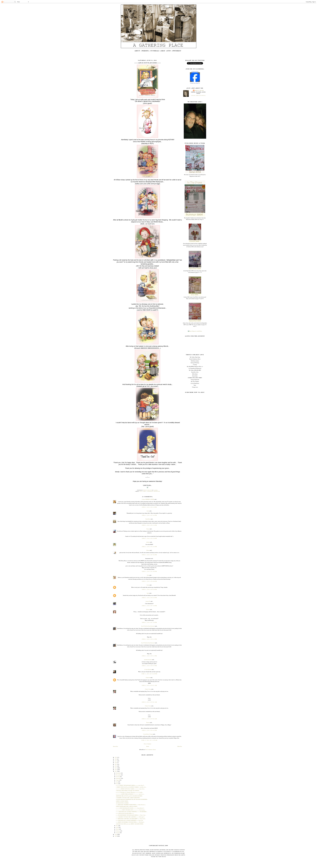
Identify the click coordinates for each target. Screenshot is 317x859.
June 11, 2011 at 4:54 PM (149, 546)
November (118, 775)
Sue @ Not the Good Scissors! (148, 626)
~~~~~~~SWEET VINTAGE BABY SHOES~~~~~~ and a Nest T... (130, 785)
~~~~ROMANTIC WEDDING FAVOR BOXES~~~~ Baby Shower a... (131, 804)
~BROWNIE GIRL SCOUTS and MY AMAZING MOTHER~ (129, 796)
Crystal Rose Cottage (148, 734)
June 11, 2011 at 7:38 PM (149, 605)
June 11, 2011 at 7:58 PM (149, 622)
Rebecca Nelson (199, 90)
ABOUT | (137, 51)
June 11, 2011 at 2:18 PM (149, 507)
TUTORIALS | (155, 51)
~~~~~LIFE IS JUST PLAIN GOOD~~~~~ (125, 813)
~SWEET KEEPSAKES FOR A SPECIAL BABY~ (127, 806)
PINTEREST (177, 51)
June (117, 783)
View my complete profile (198, 95)
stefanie (148, 542)
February (118, 831)
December (118, 773)
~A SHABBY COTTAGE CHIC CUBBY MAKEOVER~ (128, 797)
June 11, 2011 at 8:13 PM (149, 639)
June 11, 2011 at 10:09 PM (149, 674)
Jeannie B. (148, 601)
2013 (116, 768)
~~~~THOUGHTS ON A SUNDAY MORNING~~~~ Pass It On (129, 820)
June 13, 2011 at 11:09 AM (149, 740)
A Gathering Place (195, 71)
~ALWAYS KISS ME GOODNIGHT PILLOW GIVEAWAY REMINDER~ (132, 799)
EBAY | (164, 51)
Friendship (150, 491)
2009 (116, 836)
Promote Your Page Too (195, 83)
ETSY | (169, 51)
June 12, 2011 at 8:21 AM (149, 685)
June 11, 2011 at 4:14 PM (149, 525)
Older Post (179, 746)
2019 (116, 757)
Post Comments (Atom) (150, 749)
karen (148, 511)
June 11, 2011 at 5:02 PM (149, 554)
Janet (148, 593)
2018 (116, 759)
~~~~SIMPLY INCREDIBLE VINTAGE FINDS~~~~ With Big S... (130, 822)
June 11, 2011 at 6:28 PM (149, 597)
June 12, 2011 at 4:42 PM (149, 730)
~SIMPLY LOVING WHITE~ (122, 801)
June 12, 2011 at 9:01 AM (149, 702)
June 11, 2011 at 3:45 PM (149, 515)
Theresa (148, 722)
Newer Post (115, 746)
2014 (116, 766)
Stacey (147, 529)
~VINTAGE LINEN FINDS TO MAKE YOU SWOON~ (127, 790)
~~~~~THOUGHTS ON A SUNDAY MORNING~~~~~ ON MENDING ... (131, 811)
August (118, 780)
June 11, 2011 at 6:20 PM (149, 589)
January (118, 832)
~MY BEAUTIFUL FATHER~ (122, 803)
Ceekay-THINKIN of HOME (148, 499)
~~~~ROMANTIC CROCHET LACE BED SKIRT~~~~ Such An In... (131, 818)
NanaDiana (147, 519)
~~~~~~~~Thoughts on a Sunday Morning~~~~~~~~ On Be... (129, 792)
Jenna (148, 585)
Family (144, 491)
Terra (148, 575)
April (117, 827)
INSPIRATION (157, 491)
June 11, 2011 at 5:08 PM (149, 571)
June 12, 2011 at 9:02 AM (149, 719)
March (117, 829)
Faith (141, 491)
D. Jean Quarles (148, 669)
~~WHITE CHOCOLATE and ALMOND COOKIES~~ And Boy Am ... (131, 787)
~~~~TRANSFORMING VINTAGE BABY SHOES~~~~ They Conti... (131, 815)
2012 (116, 769)
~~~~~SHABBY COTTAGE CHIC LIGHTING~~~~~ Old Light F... (130, 817)
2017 (116, 761)
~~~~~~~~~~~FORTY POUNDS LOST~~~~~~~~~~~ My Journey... (130, 810)
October (118, 776)
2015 (116, 764)
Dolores (148, 609)
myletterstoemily (148, 659)
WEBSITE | (146, 51)
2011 (116, 771)
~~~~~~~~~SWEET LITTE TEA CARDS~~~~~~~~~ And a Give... (130, 789)
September (118, 778)
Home (147, 746)
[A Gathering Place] (195, 81)
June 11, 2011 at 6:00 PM (149, 581)
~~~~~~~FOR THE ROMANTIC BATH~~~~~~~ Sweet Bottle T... (130, 808)
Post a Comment (147, 744)
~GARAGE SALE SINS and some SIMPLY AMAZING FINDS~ (129, 824)
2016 (116, 762)
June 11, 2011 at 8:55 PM (149, 665)
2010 (116, 834)
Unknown (148, 677)
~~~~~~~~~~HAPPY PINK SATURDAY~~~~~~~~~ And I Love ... (130, 794)
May (117, 825)
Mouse (148, 550)
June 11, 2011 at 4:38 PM (149, 538)
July (117, 782)
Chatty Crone (148, 689)
